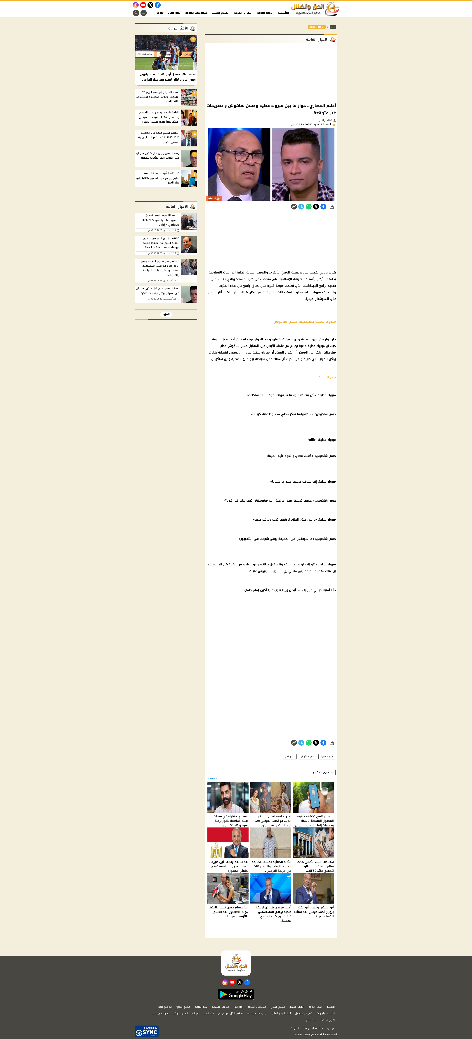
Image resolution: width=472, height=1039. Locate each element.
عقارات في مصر (160, 1013)
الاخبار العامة (265, 12)
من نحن (331, 1028)
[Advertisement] (271, 72)
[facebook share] (323, 206)
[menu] (143, 13)
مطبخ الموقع (183, 1006)
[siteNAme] (315, 9)
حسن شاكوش (308, 756)
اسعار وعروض (180, 1013)
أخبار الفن (289, 756)
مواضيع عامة (165, 1006)
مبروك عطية (327, 756)
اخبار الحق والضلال (281, 1013)
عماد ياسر (326, 120)
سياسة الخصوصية (313, 1028)
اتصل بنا (295, 1028)
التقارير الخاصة (243, 12)
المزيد (166, 314)
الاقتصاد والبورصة (326, 1013)
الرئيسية (283, 12)
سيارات (195, 1013)
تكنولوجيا (209, 1013)
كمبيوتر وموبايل (303, 1013)
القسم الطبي (221, 12)
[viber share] (301, 206)
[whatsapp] (294, 206)
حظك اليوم (310, 1020)
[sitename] (236, 963)
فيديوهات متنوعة (196, 12)
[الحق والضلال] (333, 27)
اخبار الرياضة (201, 1006)
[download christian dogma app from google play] (236, 994)
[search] (136, 13)
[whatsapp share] (309, 206)
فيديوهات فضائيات (257, 1013)
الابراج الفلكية (328, 1020)
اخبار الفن (174, 12)
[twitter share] (316, 206)
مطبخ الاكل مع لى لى (230, 1013)
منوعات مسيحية (220, 1006)
